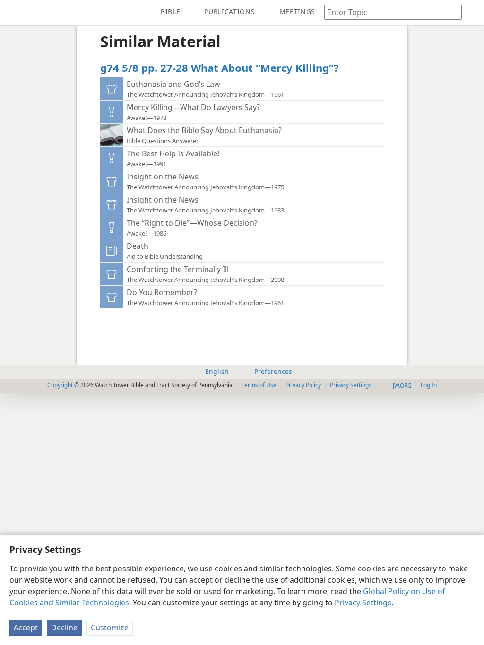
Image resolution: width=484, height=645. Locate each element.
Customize (110, 627)
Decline (64, 627)
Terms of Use (259, 385)
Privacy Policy (303, 385)
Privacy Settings (363, 602)
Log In (429, 385)
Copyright (60, 385)
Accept (26, 627)
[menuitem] (14, 12)
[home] (14, 12)
